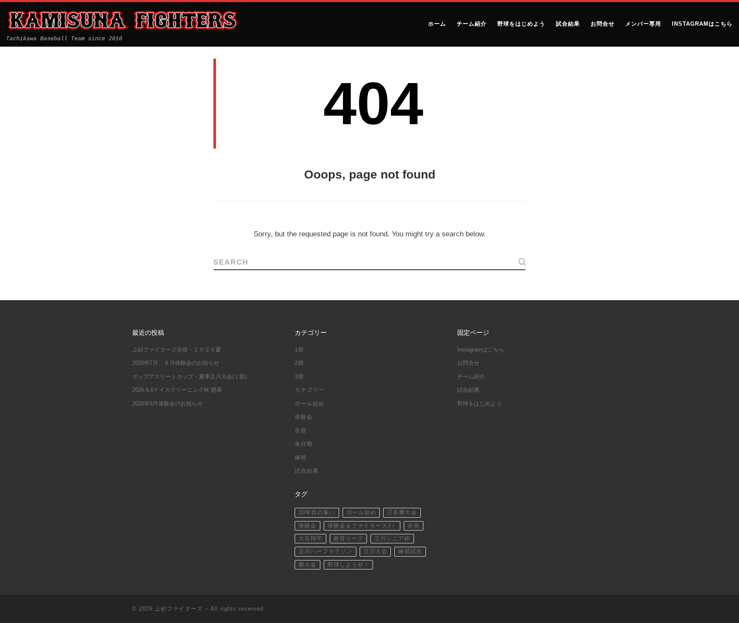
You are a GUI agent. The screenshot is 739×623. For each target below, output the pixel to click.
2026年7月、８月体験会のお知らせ (175, 363)
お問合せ (468, 363)
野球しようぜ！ (349, 565)
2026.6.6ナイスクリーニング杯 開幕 (177, 390)
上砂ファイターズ (179, 608)
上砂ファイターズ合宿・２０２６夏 (176, 350)
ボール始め (310, 404)
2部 (299, 363)
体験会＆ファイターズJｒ (362, 526)
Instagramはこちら (480, 350)
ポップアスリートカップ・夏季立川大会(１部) (189, 377)
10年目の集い (317, 513)
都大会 (307, 565)
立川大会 (375, 551)
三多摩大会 (402, 513)
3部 (299, 377)
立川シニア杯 (392, 539)
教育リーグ (349, 539)
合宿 (301, 431)
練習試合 (410, 551)
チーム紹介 (471, 377)
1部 (299, 350)
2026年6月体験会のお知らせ (167, 404)
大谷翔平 (310, 539)
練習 (301, 458)
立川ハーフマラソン (325, 551)
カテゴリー (310, 390)
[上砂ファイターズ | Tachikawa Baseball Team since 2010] (121, 20)
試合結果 (307, 471)
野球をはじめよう (479, 404)
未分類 (304, 444)
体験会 (304, 417)
